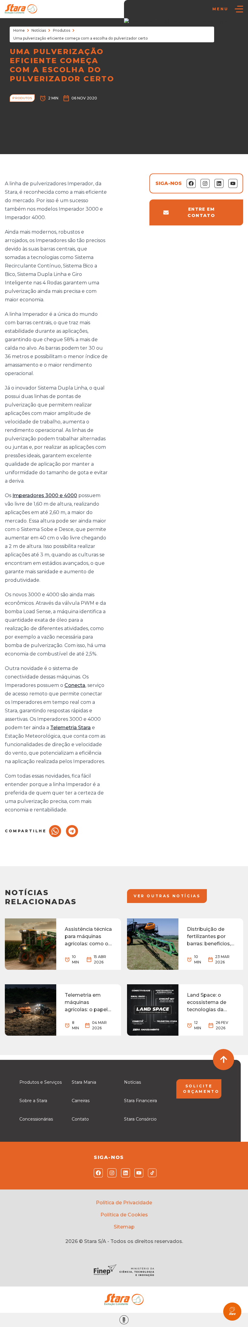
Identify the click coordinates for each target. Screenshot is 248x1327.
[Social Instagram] (110, 1172)
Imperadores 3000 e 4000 (44, 495)
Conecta (74, 685)
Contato (80, 1119)
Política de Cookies (124, 1215)
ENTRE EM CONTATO (201, 212)
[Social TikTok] (151, 1172)
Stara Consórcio (140, 1119)
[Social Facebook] (97, 1172)
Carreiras (81, 1100)
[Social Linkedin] (124, 1172)
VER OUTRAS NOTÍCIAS (167, 896)
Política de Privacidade (124, 1203)
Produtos (61, 30)
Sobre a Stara (33, 1100)
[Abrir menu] (239, 9)
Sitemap (124, 1227)
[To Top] (223, 1059)
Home (19, 30)
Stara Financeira (140, 1100)
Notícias (38, 30)
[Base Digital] (124, 1320)
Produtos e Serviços (40, 1082)
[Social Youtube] (137, 1172)
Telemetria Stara (70, 727)
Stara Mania (84, 1082)
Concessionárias (36, 1119)
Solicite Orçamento (201, 1089)
